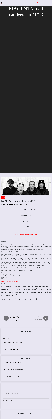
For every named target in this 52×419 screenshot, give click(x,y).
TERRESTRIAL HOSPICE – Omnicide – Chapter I (12, 362)
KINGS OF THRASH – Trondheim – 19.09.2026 (12, 417)
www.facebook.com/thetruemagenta (10, 281)
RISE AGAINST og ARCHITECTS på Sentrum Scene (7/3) (14, 319)
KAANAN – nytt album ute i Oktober (10, 338)
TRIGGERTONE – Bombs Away (9, 366)
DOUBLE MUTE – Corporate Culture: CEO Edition (13, 369)
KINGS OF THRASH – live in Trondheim (11, 393)
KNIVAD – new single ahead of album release (12, 342)
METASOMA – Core (7, 373)
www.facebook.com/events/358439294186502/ (26, 234)
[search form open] (37, 3)
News (3, 197)
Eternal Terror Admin (8, 204)
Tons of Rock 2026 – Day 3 (8, 400)
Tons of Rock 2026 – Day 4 (8, 397)
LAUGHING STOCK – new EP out (9, 335)
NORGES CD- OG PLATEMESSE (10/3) (37, 318)
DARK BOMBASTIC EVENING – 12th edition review (13, 389)
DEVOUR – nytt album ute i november (11, 345)
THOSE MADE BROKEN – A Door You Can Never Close (14, 376)
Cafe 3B (6, 207)
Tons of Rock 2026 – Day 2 (8, 404)
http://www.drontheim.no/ (7, 302)
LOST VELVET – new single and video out (11, 349)
